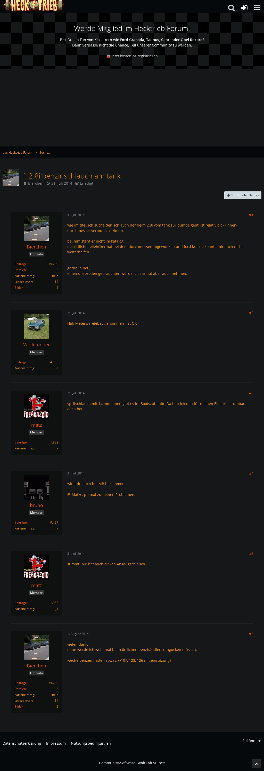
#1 (251, 214)
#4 (251, 473)
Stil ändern (251, 740)
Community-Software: (132, 762)
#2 (251, 312)
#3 (251, 393)
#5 (251, 553)
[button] (257, 8)
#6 (251, 633)
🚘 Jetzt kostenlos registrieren (132, 55)
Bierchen (36, 183)
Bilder (18, 287)
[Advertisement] (132, 108)
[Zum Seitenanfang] (256, 763)
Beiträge (20, 264)
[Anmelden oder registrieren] (244, 8)
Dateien (20, 270)
